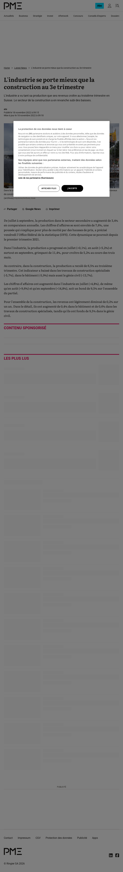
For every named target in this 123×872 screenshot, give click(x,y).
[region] (61, 159)
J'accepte (72, 188)
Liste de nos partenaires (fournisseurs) (36, 178)
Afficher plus (48, 188)
